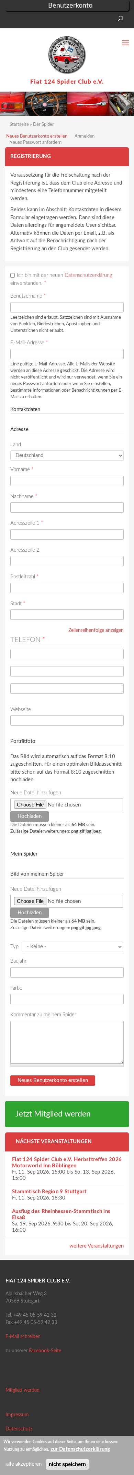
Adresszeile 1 (26, 523)
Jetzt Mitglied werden (53, 1114)
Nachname (23, 496)
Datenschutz (18, 1429)
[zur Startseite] (67, 55)
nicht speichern (67, 1464)
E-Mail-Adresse (29, 342)
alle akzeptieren (24, 1464)
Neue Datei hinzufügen (35, 792)
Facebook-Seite (45, 1350)
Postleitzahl (24, 576)
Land (15, 444)
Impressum (17, 1414)
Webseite (20, 709)
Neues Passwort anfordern (35, 142)
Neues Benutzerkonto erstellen (36, 136)
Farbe (16, 988)
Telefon (27, 639)
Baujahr (18, 961)
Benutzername (28, 296)
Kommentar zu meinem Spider (43, 1014)
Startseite (19, 124)
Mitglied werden (22, 1390)
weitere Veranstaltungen (96, 1246)
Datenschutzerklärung (88, 275)
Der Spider (43, 124)
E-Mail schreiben (23, 1336)
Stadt (17, 603)
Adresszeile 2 (25, 550)
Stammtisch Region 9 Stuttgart (49, 1191)
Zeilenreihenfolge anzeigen (96, 630)
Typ (14, 946)
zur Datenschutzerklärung (80, 1449)
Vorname (21, 469)
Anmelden (84, 136)
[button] (10, 21)
